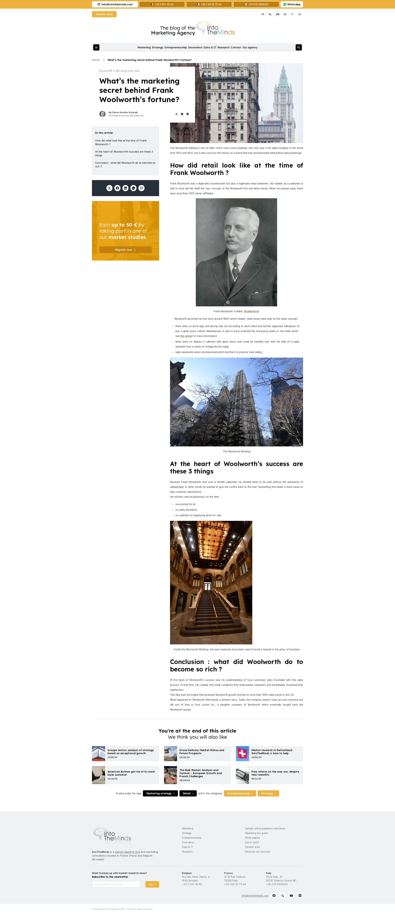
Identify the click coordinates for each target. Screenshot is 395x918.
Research (223, 47)
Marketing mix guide (256, 833)
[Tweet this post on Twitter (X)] (109, 188)
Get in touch (252, 842)
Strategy (157, 47)
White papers (252, 837)
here (225, 346)
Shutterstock (251, 311)
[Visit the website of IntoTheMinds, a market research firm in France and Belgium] (112, 836)
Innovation (195, 47)
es (300, 14)
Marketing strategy (159, 793)
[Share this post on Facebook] (117, 188)
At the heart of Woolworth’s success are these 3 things (124, 153)
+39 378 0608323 (277, 884)
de (285, 14)
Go (151, 884)
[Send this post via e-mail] (141, 188)
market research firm (127, 851)
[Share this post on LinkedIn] (125, 188)
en (277, 14)
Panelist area (104, 14)
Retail (187, 793)
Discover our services (257, 851)
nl (270, 14)
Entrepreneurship (176, 47)
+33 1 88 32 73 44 (235, 884)
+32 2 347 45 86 (192, 884)
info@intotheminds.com (255, 895)
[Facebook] (274, 896)
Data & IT (210, 47)
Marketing (144, 47)
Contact (236, 47)
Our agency (250, 47)
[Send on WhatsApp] (133, 188)
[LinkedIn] (300, 896)
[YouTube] (291, 896)
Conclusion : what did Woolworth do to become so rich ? (125, 164)
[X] (283, 896)
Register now (123, 249)
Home (96, 59)
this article (186, 336)
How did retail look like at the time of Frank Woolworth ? (121, 142)
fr (263, 14)
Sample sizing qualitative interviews (265, 828)
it (292, 14)
